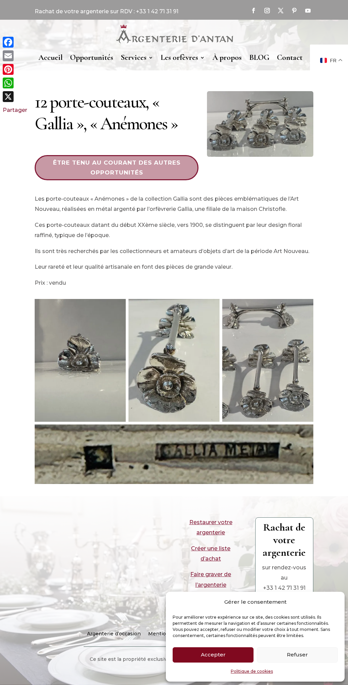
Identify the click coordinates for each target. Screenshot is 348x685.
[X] (15, 96)
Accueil (50, 57)
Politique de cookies (252, 671)
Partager (15, 110)
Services (133, 57)
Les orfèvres (179, 57)
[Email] (15, 56)
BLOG (259, 57)
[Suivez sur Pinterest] (294, 10)
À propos (227, 57)
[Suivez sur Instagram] (267, 10)
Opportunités (91, 57)
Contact (289, 57)
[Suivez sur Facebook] (253, 10)
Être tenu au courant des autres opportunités (116, 167)
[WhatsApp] (15, 83)
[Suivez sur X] (280, 10)
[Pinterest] (15, 69)
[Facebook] (15, 42)
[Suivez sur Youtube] (307, 10)
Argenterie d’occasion (114, 634)
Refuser (297, 654)
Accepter (213, 654)
